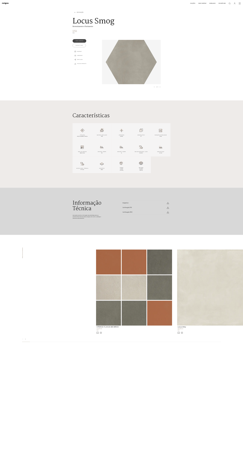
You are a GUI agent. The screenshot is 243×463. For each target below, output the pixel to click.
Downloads (212, 3)
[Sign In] (235, 3)
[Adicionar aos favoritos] (98, 333)
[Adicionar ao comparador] (101, 333)
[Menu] (240, 3)
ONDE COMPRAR (202, 3)
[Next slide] (160, 87)
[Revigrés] (5, 3)
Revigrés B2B (222, 3)
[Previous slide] (154, 87)
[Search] (230, 3)
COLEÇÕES (192, 3)
